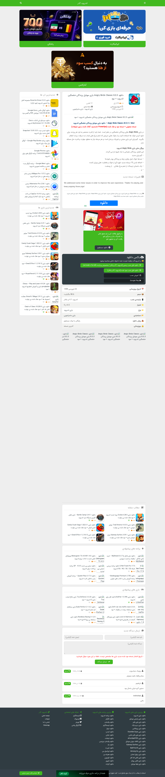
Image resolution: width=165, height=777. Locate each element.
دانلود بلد (111, 744)
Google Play (134, 280)
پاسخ (66, 671)
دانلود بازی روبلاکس (139, 728)
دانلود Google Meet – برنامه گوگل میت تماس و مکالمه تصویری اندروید (36, 165)
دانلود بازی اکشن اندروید (72, 194)
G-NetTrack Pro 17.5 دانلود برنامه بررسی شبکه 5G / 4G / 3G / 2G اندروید (121, 567)
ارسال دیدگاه (102, 661)
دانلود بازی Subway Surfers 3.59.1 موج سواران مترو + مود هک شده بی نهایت (121, 536)
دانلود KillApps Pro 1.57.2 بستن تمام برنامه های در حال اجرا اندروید (37, 175)
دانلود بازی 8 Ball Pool (138, 748)
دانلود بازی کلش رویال (138, 761)
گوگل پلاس (75, 725)
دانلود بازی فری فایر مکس (137, 735)
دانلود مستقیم (102, 247)
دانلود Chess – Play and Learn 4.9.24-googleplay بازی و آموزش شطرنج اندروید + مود (36, 287)
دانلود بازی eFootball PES (137, 738)
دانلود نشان (110, 735)
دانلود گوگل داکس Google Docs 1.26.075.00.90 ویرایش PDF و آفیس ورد (36, 111)
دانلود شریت (109, 748)
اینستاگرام (76, 715)
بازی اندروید (89, 109)
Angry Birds (133, 194)
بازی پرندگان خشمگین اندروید (114, 194)
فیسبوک (77, 719)
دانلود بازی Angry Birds (85, 194)
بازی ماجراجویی (78, 109)
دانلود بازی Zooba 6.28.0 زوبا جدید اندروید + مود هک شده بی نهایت (120, 516)
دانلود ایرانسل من (108, 751)
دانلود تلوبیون (109, 757)
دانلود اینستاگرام (108, 725)
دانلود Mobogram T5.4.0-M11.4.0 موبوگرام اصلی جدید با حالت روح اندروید (80, 557)
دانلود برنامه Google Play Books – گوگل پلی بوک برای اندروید (36, 142)
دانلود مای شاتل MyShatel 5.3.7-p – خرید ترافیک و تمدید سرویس (121, 557)
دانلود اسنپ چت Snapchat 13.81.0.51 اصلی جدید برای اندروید (36, 132)
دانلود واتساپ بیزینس (106, 741)
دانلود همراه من (108, 754)
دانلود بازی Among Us (138, 751)
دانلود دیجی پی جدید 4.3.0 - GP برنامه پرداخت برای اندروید (82, 567)
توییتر (78, 722)
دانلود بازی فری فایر (139, 722)
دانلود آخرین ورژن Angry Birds (98, 194)
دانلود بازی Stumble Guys (137, 732)
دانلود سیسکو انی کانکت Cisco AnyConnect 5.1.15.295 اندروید (39, 122)
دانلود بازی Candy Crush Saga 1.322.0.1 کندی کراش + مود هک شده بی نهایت (81, 526)
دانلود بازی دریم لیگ (139, 725)
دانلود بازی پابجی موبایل (137, 719)
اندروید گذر (82, 3)
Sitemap (46, 725)
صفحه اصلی (46, 715)
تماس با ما (46, 722)
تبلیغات (47, 719)
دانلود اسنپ (110, 732)
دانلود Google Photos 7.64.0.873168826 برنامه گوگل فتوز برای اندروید (36, 154)
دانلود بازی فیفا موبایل (138, 764)
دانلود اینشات (109, 738)
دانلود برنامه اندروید (107, 715)
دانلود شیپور (110, 761)
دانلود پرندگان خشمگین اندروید (136, 196)
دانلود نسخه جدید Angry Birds (121, 196)
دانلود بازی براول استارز (138, 754)
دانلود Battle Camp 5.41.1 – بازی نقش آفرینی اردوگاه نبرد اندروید (82, 516)
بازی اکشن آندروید (125, 194)
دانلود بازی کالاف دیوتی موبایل (136, 741)
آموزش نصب (134, 275)
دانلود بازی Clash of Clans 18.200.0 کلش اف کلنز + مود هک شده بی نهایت (37, 308)
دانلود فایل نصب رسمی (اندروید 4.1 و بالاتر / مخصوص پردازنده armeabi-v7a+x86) (111, 265)
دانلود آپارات (110, 764)
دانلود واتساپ (109, 722)
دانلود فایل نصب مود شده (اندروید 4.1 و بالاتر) (123, 270)
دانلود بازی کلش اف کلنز (138, 757)
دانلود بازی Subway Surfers (136, 744)
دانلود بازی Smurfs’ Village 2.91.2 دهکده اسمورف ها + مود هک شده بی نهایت (35, 298)
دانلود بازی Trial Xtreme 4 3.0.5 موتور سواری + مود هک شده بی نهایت (122, 526)
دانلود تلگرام (110, 719)
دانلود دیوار (110, 728)
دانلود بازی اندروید (139, 715)
